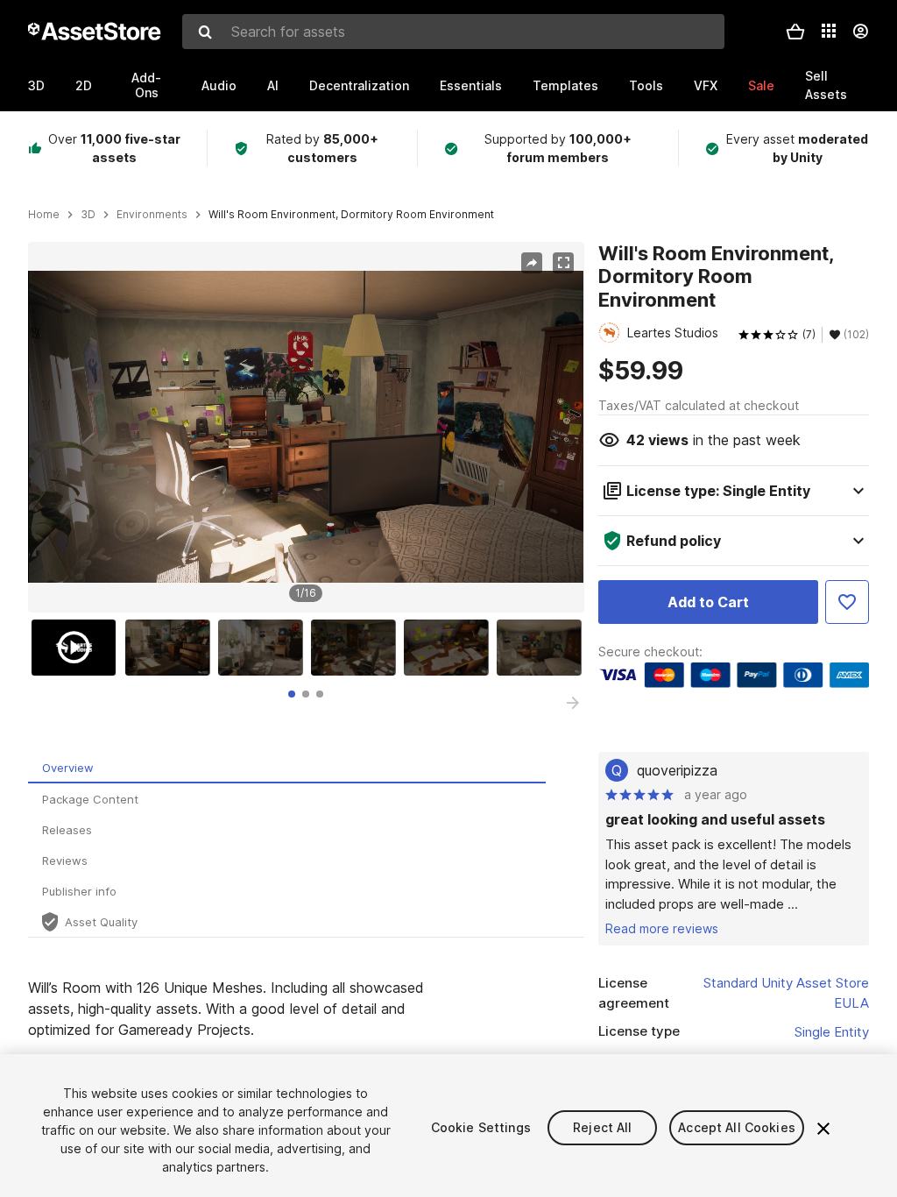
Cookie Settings (481, 1127)
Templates (565, 85)
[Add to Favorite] (847, 602)
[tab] (291, 694)
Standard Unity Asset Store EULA (786, 992)
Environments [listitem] (152, 215)
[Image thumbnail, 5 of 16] (450, 648)
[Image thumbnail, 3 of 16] (264, 648)
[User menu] (860, 31)
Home (44, 215)
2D (83, 85)
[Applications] (828, 30)
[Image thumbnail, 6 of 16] (543, 648)
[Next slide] (573, 703)
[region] (305, 427)
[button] (795, 31)
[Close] (823, 1128)
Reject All (602, 1127)
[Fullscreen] (563, 262)
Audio (219, 85)
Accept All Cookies (736, 1127)
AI (273, 85)
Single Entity (832, 1031)
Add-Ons (146, 85)
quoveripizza (677, 770)
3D (36, 85)
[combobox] (453, 31)
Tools (646, 85)
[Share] (531, 262)
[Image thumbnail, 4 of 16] (357, 648)
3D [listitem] (88, 215)
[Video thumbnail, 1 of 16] (78, 648)
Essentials (471, 85)
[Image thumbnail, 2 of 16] (171, 648)
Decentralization (359, 85)
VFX (705, 85)
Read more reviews (661, 928)
